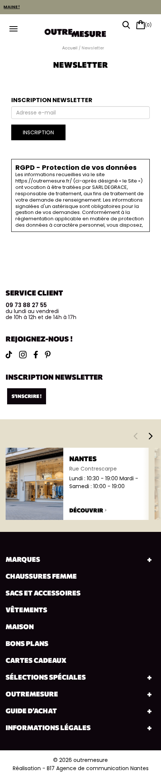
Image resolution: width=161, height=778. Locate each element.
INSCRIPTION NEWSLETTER (51, 100)
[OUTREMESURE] (80, 30)
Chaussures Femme (41, 576)
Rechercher (126, 25)
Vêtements (26, 610)
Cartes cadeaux (36, 660)
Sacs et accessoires (43, 593)
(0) (148, 25)
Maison (20, 626)
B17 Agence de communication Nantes (98, 768)
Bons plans (27, 643)
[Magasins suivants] (150, 435)
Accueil (70, 48)
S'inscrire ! (27, 396)
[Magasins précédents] (135, 435)
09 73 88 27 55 (26, 305)
